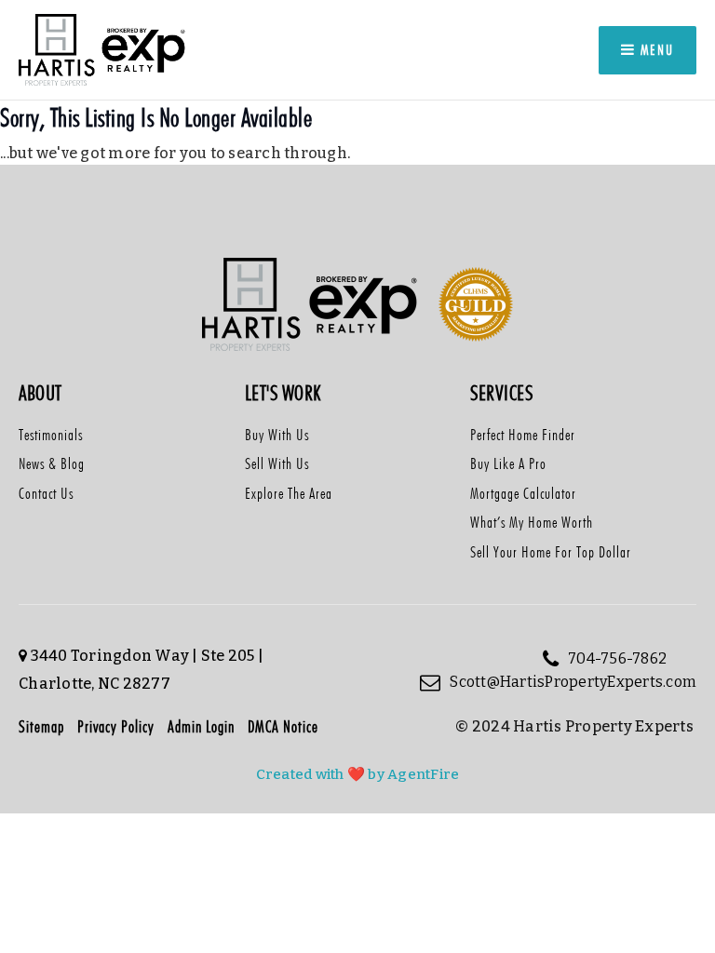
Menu (655, 50)
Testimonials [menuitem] (51, 434)
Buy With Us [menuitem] (277, 434)
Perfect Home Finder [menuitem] (522, 434)
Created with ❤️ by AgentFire (358, 774)
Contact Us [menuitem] (46, 493)
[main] (357, 151)
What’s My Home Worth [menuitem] (531, 522)
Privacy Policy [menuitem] (116, 726)
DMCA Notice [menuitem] (283, 726)
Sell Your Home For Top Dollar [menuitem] (550, 552)
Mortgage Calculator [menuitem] (523, 493)
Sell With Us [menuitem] (277, 463)
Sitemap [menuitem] (41, 726)
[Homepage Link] (103, 49)
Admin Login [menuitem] (201, 726)
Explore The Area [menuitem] (288, 493)
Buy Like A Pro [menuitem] (508, 463)
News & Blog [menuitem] (52, 463)
